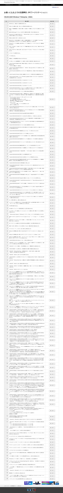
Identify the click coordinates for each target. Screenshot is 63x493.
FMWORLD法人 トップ (9, 4)
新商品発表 (53, 4)
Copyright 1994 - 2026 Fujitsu (31, 491)
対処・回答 (52, 23)
